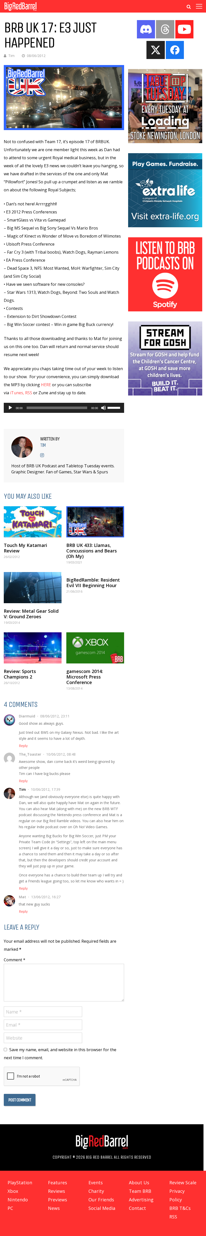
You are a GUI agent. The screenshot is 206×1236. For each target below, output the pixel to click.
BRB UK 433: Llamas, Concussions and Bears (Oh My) (91, 550)
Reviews (56, 1191)
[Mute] (103, 407)
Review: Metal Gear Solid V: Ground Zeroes (31, 614)
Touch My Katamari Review (25, 548)
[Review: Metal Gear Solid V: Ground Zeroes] (33, 587)
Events (95, 1182)
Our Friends (101, 1200)
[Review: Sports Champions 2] (33, 647)
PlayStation (20, 1182)
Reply (23, 746)
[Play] (10, 407)
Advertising (141, 1200)
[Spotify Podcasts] (165, 310)
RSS (28, 393)
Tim (11, 55)
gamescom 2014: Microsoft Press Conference (84, 676)
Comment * (14, 960)
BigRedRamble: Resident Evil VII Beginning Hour (93, 582)
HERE (46, 384)
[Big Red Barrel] (20, 11)
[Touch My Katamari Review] (33, 521)
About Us (139, 1182)
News (54, 1208)
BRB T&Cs (180, 1208)
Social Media (101, 1208)
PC (10, 1208)
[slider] (115, 407)
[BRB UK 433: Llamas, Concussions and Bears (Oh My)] (95, 521)
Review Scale (182, 1182)
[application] (64, 408)
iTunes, (17, 393)
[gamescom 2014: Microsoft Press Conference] (95, 647)
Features (57, 1182)
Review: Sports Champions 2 (20, 674)
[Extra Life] (165, 226)
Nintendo (18, 1200)
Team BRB (140, 1191)
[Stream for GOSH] (165, 394)
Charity (96, 1191)
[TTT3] (165, 141)
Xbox (13, 1191)
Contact (137, 1208)
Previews (57, 1200)
